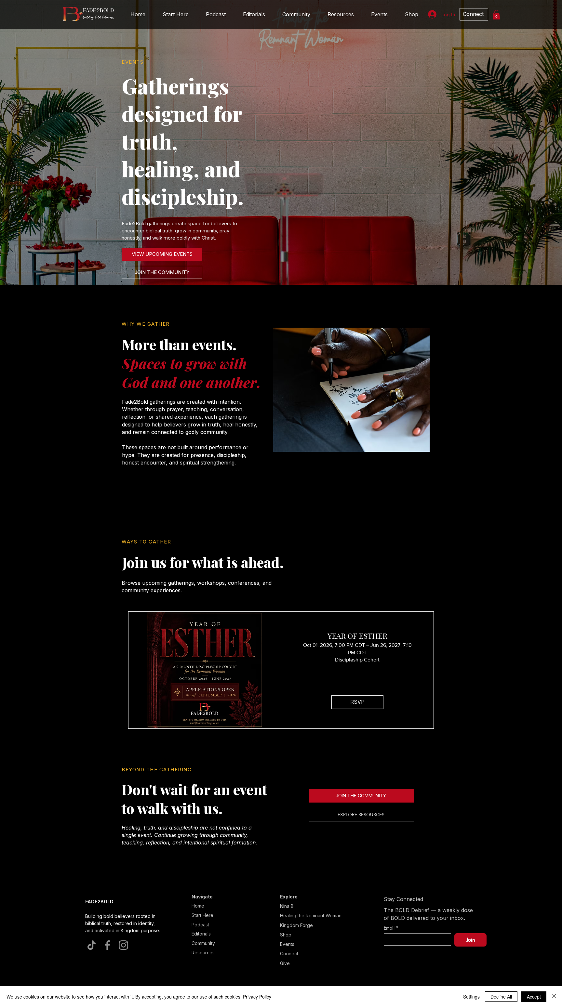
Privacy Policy (257, 996)
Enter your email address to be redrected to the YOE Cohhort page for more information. (182, 541)
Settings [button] (471, 996)
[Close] (554, 996)
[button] (523, 353)
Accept (534, 996)
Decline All (501, 996)
